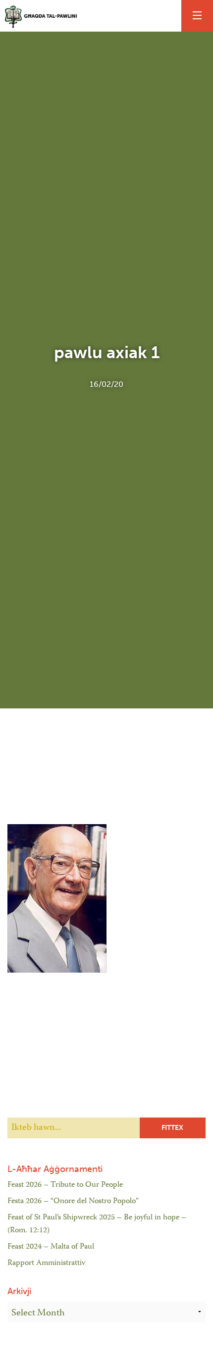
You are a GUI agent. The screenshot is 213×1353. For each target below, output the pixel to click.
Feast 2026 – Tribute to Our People (65, 1185)
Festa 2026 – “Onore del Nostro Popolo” (73, 1201)
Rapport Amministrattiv (46, 1263)
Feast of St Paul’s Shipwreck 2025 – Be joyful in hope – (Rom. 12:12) (96, 1224)
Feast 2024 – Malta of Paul (50, 1247)
